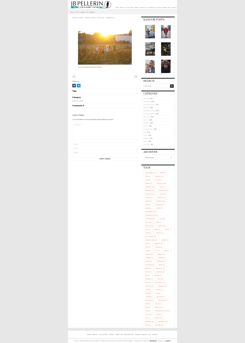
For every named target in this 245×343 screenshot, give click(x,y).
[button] (74, 85)
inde (144, 132)
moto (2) (147, 275)
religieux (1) (161, 296)
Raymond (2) (149, 296)
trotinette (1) (158, 317)
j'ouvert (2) (158, 247)
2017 (77, 12)
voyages (146, 98)
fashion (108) (162, 225)
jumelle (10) (161, 254)
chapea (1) (148, 201)
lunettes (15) (161, 261)
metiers (145, 120)
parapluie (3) (149, 286)
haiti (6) (147, 243)
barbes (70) (148, 183)
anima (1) (148, 176)
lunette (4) (148, 261)
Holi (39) (147, 247)
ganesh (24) (159, 232)
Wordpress (153, 341)
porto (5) (148, 293)
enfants (92, 12)
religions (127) (163, 300)
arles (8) (148, 179)
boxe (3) (162, 186)
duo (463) (162, 218)
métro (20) (148, 271)
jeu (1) (158, 250)
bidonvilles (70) (150, 186)
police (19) (159, 289)
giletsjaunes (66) (150, 236)
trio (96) (158, 314)
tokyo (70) (148, 314)
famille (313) (149, 225)
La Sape (145, 126)
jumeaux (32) (149, 254)
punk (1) (157, 293)
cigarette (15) (159, 204)
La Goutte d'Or (148, 129)
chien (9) (148, 204)
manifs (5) (148, 268)
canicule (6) (149, 197)
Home (117, 7)
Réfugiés (146, 107)
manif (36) (162, 264)
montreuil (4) (160, 271)
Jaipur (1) (148, 250)
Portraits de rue (148, 111)
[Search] (172, 86)
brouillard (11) (164, 190)
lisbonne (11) (149, 257)
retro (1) (148, 303)
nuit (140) (148, 282)
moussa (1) (158, 275)
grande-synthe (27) (151, 240)
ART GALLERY (129, 7)
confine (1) (159, 208)
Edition (159, 7)
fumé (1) (167, 229)
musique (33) (149, 279)
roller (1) (158, 303)
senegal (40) (159, 307)
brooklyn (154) (150, 190)
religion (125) (149, 300)
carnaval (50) (161, 197)
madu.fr (168, 341)
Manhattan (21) (149, 264)
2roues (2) (163, 172)
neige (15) (160, 279)
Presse (165, 7)
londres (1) (161, 257)
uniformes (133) (163, 321)
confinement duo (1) (151, 215)
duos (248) (148, 222)
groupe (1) (165, 240)
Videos (136, 7)
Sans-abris (146, 101)
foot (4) (147, 229)
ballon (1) (158, 179)
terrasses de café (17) (162, 310)
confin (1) (148, 208)
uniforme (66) (149, 321)
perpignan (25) (162, 286)
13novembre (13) (150, 172)
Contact (174, 7)
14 (87, 12)
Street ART (143, 7)
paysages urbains (149, 114)
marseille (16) (160, 268)
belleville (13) (161, 183)
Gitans (81, 17)
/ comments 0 (109, 17)
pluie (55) (148, 289)
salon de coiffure (149, 104)
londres (146, 123)
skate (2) (148, 310)
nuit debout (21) (160, 282)
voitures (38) (159, 325)
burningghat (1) (150, 194)
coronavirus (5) (150, 218)
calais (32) (163, 194)
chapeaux (146, 144)
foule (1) (157, 229)
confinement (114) (150, 211)
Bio (169, 7)
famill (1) (159, 222)
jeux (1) (166, 250)
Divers (145, 141)
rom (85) (147, 307)
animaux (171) (159, 176)
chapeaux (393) (160, 201)
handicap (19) (158, 243)
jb (103, 17)
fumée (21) (148, 232)
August (83, 12)
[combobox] (156, 86)
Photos (122, 7)
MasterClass (152, 7)
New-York (146, 117)
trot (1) (147, 317)
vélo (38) (148, 325)
